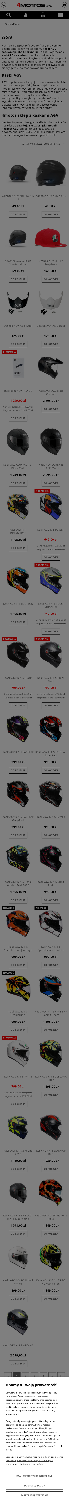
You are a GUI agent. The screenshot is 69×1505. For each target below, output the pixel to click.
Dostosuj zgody (34, 1485)
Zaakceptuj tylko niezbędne (34, 1476)
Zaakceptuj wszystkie (34, 1495)
